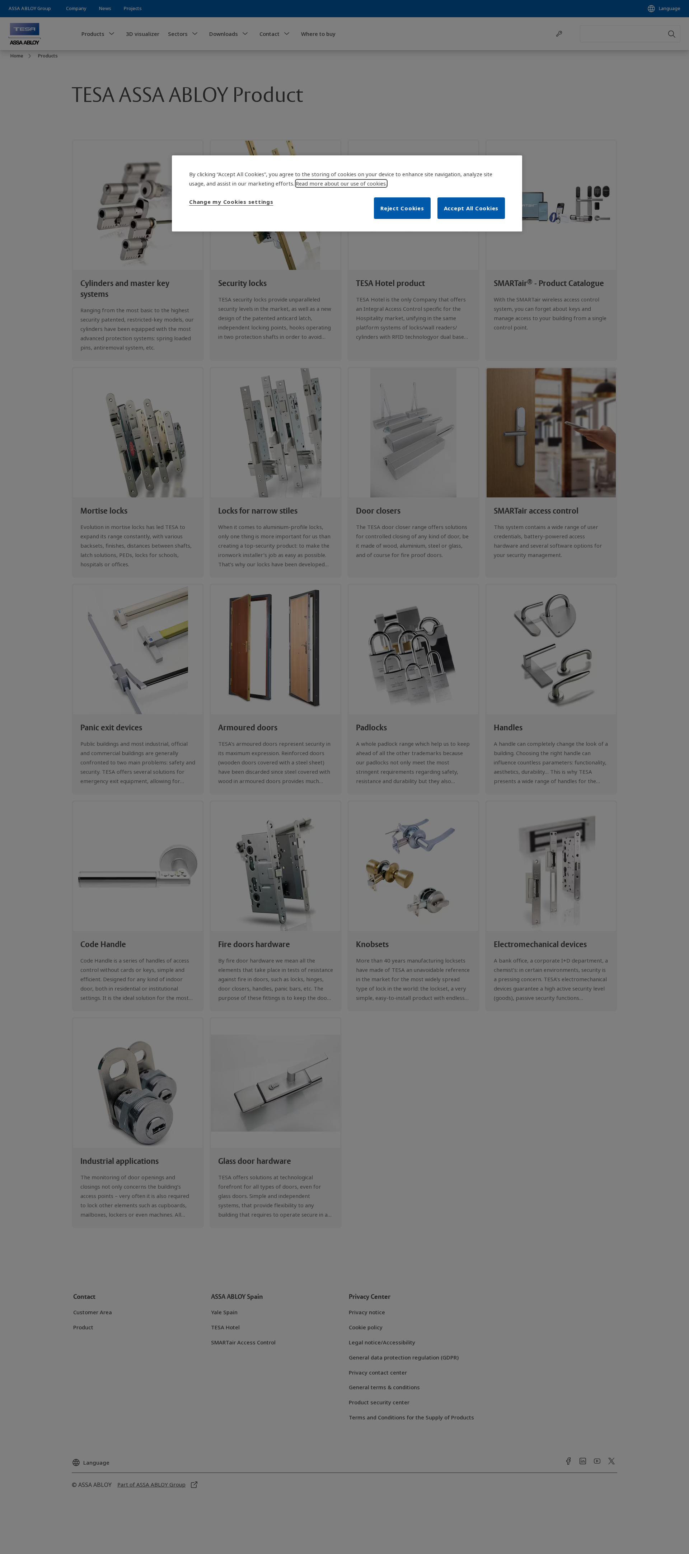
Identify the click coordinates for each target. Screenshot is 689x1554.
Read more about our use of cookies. (341, 183)
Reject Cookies (402, 208)
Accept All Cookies (471, 208)
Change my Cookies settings (231, 201)
